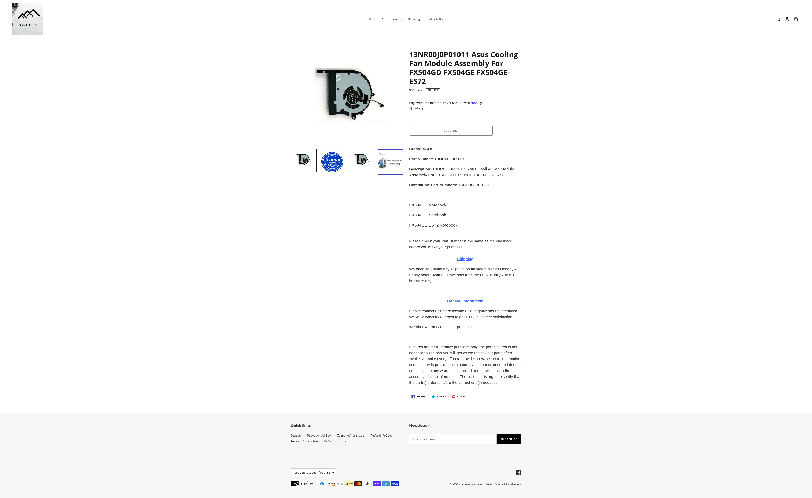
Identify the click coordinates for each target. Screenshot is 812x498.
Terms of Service (304, 441)
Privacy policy (319, 435)
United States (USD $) (312, 472)
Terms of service (350, 435)
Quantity (417, 108)
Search (296, 435)
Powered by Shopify (508, 484)
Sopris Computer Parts (477, 484)
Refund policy (335, 441)
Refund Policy (382, 435)
